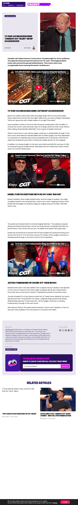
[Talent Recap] (39, 4)
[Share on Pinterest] (66, 330)
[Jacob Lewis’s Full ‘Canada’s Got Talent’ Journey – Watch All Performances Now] (58, 399)
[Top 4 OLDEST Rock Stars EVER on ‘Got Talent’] (20, 399)
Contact (72, 479)
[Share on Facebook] (60, 330)
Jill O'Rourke (9, 330)
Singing (5, 479)
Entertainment (8, 482)
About (73, 476)
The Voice (4, 5)
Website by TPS (71, 490)
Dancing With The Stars (21, 5)
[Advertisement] (39, 215)
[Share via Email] (71, 330)
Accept (65, 502)
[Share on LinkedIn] (69, 330)
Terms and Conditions (66, 485)
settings (55, 503)
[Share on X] (63, 330)
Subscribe (65, 366)
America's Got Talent (11, 5)
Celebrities (7, 485)
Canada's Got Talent (10, 16)
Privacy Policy (70, 482)
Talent (5, 476)
